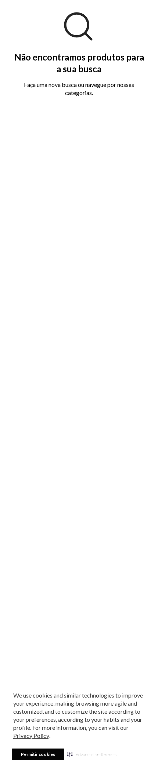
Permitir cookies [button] (38, 754)
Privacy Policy (31, 735)
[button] (91, 754)
